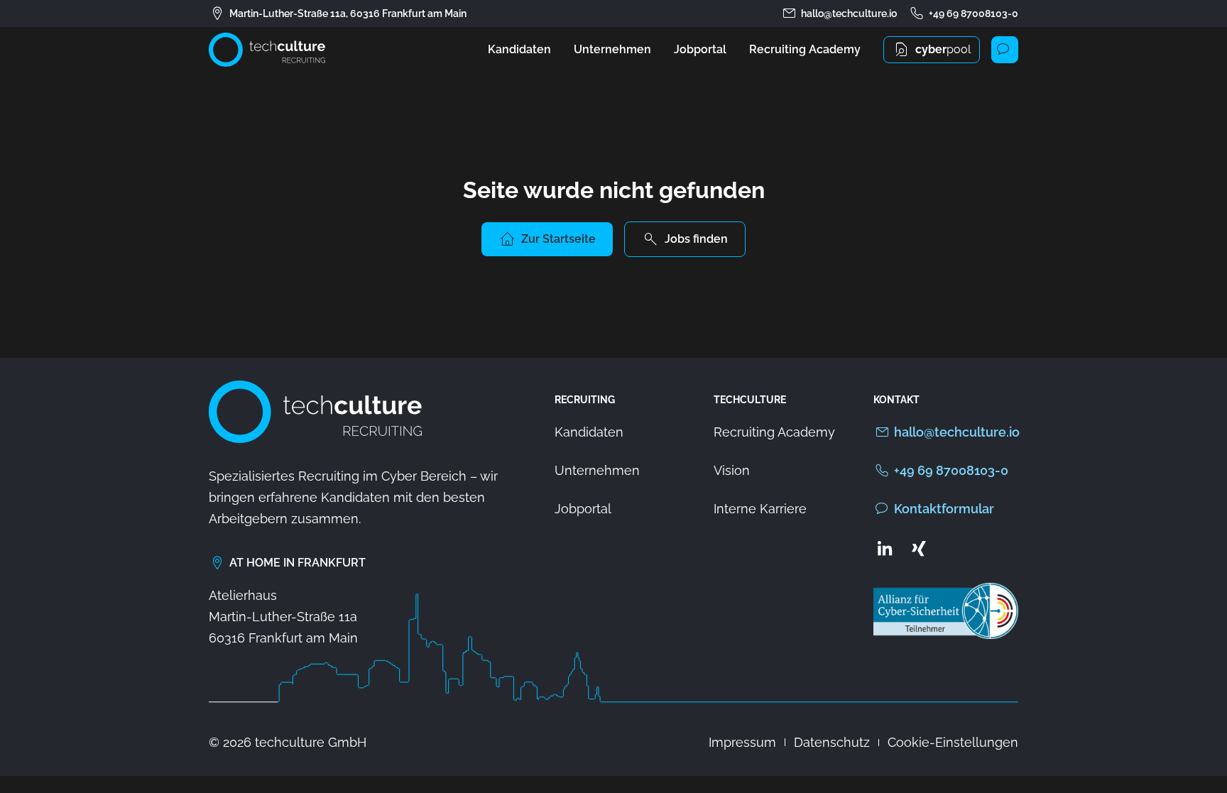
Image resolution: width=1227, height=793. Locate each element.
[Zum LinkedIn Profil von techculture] (884, 548)
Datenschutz (832, 742)
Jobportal (700, 49)
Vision (732, 470)
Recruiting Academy (805, 49)
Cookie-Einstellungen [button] (953, 742)
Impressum (742, 742)
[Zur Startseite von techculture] (267, 50)
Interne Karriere (760, 508)
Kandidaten (519, 49)
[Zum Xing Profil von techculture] (918, 548)
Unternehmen (612, 49)
